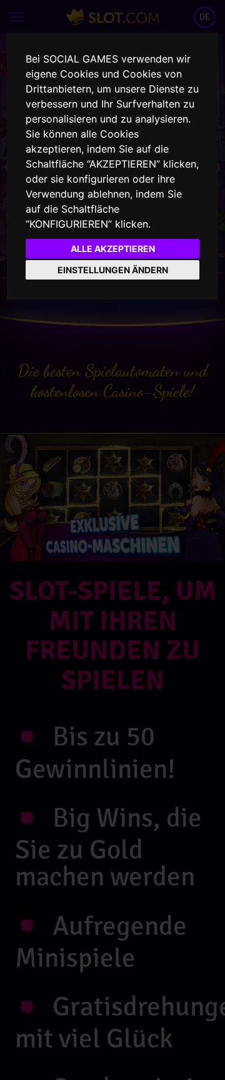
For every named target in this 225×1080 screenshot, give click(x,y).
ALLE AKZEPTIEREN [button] (113, 248)
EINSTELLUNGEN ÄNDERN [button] (113, 270)
